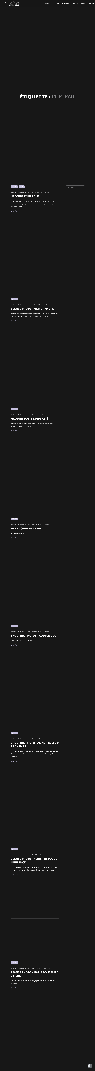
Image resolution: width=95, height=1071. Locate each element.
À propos (75, 4)
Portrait (14, 186)
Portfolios (65, 4)
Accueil (47, 4)
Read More (14, 211)
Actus (83, 4)
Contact (91, 4)
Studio (22, 186)
